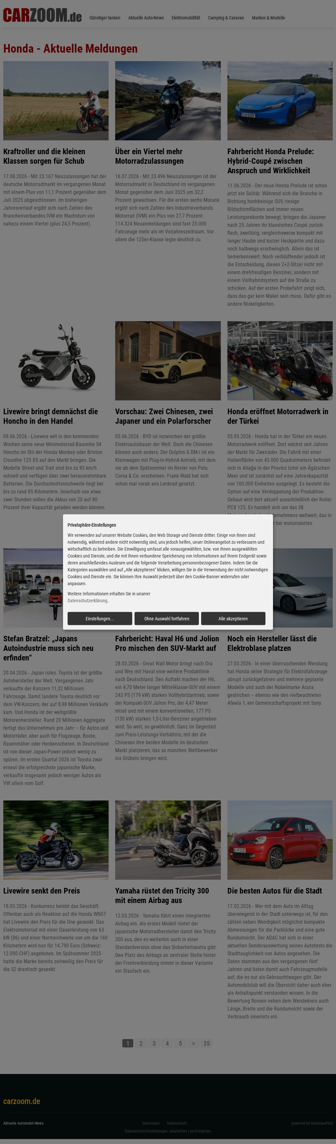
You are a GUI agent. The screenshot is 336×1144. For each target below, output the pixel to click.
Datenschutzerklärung (87, 600)
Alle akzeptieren (233, 618)
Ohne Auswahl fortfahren (166, 618)
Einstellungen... (100, 618)
